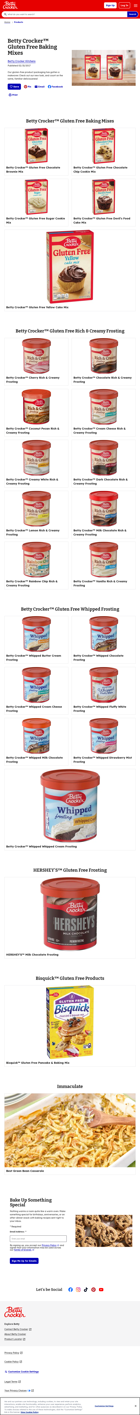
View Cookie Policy (30, 1412)
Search (132, 14)
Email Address (18, 1231)
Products (18, 22)
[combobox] (66, 14)
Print (15, 94)
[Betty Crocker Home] (10, 5)
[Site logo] (16, 1313)
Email (41, 87)
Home (7, 22)
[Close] (136, 1406)
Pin (29, 86)
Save (16, 86)
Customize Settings (104, 1406)
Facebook (57, 86)
